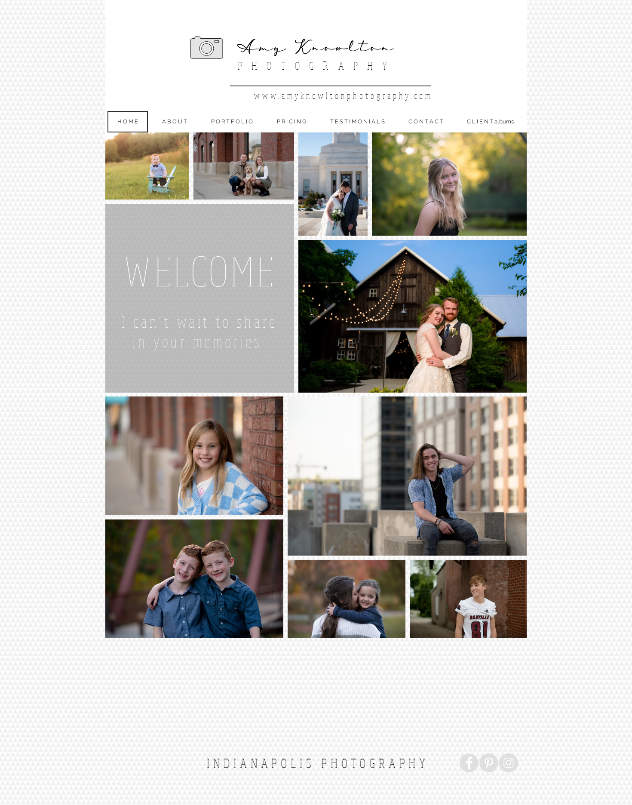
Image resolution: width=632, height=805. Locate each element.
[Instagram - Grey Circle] (508, 762)
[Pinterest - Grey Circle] (488, 762)
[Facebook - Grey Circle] (469, 762)
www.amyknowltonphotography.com (343, 95)
